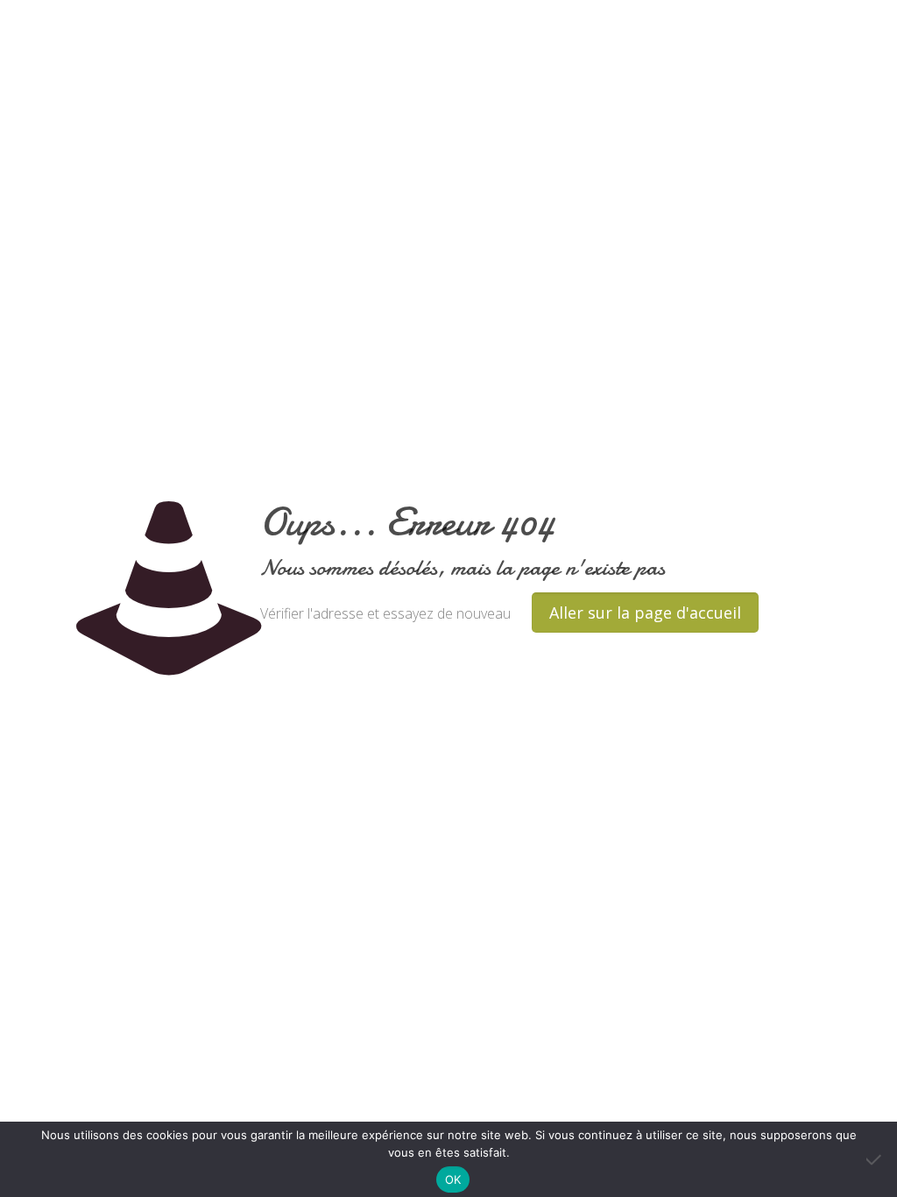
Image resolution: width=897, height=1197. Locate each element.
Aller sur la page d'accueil (645, 612)
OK (453, 1179)
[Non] (875, 1159)
